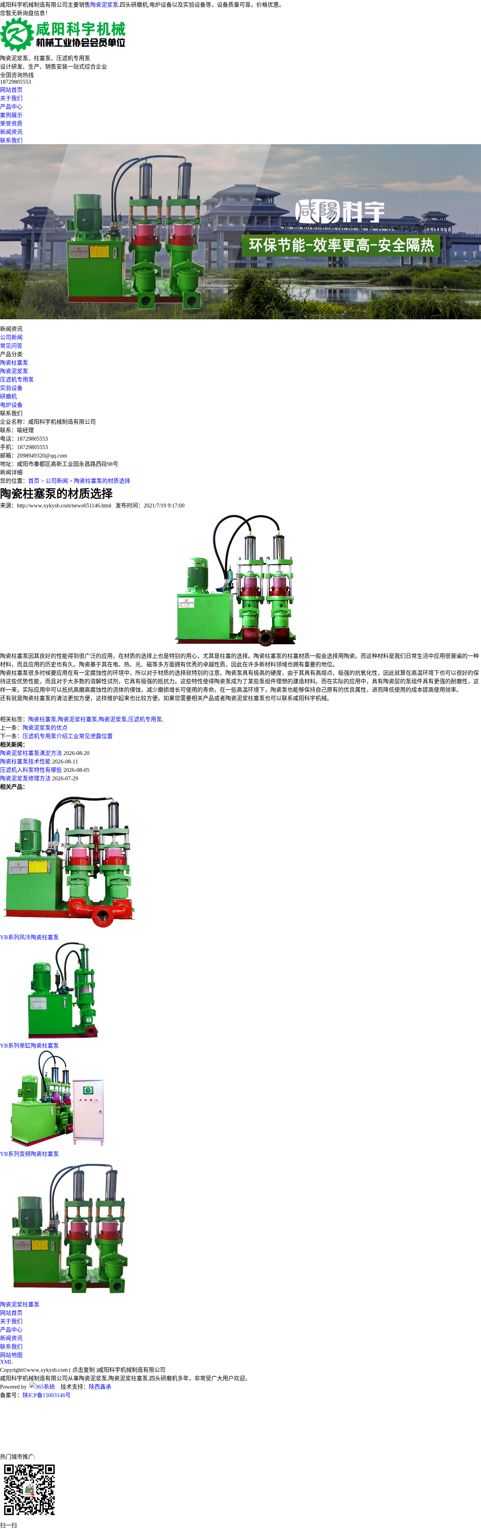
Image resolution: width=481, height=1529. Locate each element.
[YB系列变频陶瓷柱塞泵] (61, 1146)
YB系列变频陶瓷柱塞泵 (29, 1154)
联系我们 (11, 140)
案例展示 (11, 115)
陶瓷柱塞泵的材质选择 (102, 481)
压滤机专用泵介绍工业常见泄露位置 (68, 736)
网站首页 (11, 90)
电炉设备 (11, 405)
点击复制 (83, 1370)
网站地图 (11, 1355)
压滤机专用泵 (17, 380)
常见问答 (11, 346)
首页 (33, 481)
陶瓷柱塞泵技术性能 (25, 761)
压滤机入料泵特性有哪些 (31, 770)
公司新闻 (11, 337)
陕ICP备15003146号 (47, 1395)
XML (6, 1362)
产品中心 (11, 107)
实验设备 (11, 388)
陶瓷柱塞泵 (14, 363)
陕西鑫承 (100, 1387)
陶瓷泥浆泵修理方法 (25, 778)
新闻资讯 (11, 132)
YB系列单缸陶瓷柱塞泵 (29, 1046)
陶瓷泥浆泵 (104, 5)
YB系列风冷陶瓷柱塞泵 (29, 937)
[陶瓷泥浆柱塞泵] (70, 1296)
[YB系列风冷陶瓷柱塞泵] (70, 929)
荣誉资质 (11, 124)
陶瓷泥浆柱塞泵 (77, 719)
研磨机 (8, 396)
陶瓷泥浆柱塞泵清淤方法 (31, 753)
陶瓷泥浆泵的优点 (45, 728)
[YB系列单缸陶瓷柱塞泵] (61, 1038)
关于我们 (11, 98)
